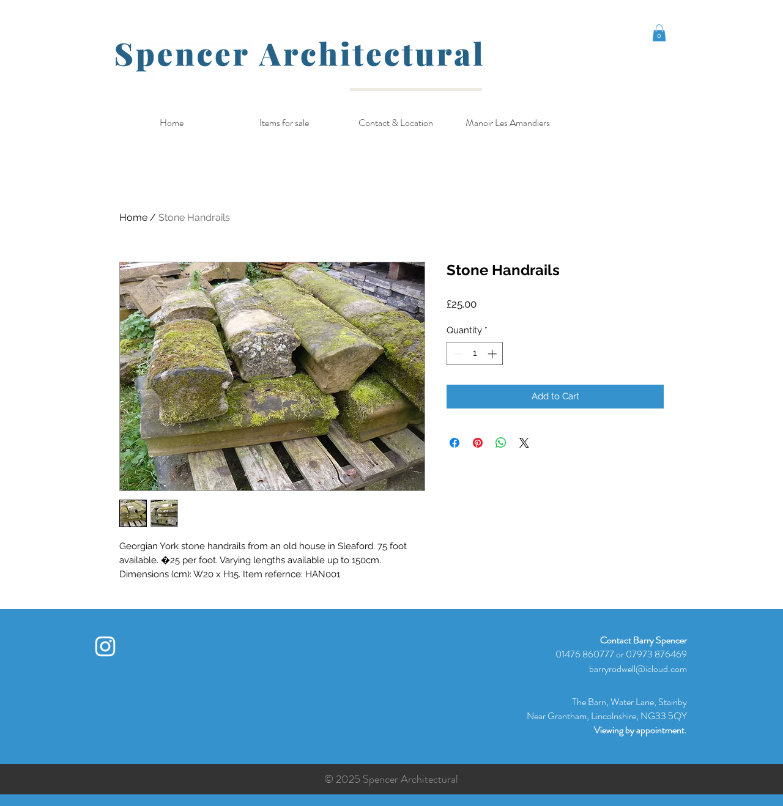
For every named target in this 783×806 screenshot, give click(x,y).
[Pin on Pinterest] (477, 442)
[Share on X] (524, 442)
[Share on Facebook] (454, 442)
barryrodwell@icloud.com (638, 669)
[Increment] (493, 353)
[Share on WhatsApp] (501, 442)
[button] (659, 32)
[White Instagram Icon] (105, 646)
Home (133, 217)
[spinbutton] (475, 353)
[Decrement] (456, 353)
